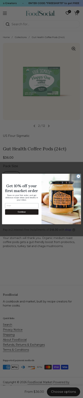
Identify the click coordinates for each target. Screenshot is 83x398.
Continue (22, 212)
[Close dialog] (78, 176)
